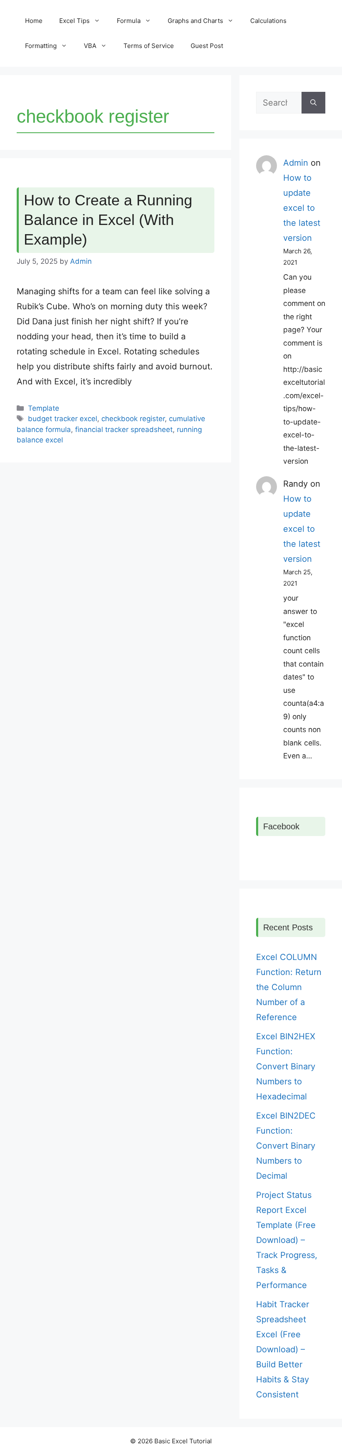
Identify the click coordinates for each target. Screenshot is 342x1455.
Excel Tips (74, 21)
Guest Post (207, 46)
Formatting (41, 46)
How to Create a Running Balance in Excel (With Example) (108, 220)
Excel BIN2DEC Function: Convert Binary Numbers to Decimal (286, 1146)
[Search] (313, 103)
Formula (129, 21)
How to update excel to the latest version (301, 208)
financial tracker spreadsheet (124, 429)
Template (43, 408)
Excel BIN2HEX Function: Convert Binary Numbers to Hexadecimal (285, 1066)
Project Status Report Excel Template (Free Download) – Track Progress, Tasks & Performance (286, 1240)
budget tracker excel (62, 418)
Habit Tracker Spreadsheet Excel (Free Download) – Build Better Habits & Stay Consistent (282, 1349)
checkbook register (133, 418)
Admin (295, 163)
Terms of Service (148, 46)
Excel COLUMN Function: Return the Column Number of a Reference (289, 987)
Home (34, 21)
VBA (90, 46)
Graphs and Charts (195, 21)
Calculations (268, 21)
